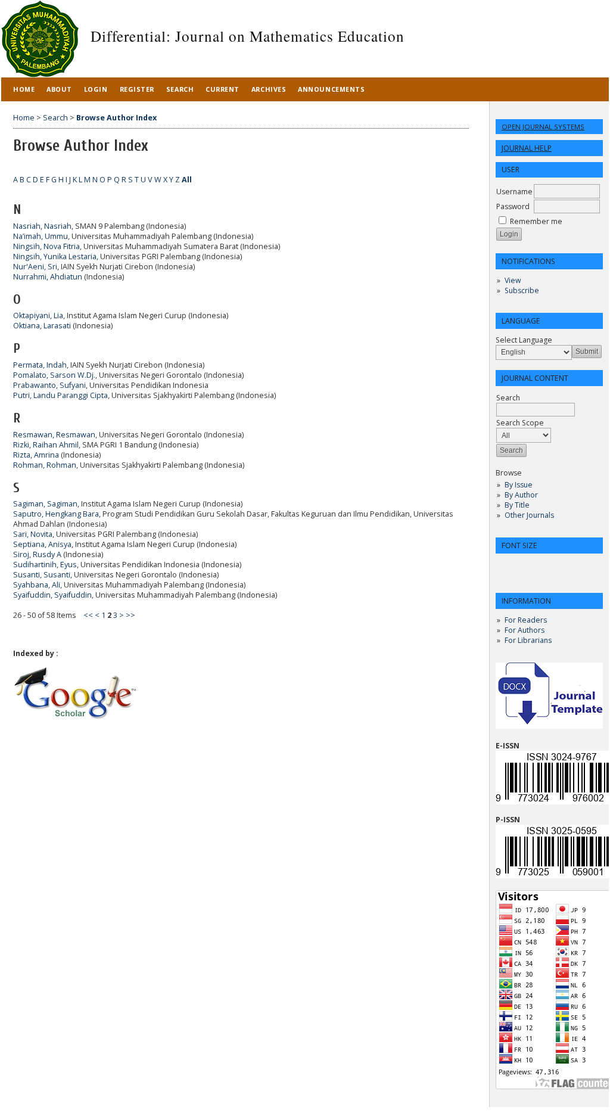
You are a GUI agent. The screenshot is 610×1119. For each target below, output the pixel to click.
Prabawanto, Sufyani (49, 385)
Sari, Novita (32, 534)
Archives (268, 89)
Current (222, 89)
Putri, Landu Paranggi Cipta (60, 395)
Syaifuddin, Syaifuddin (52, 595)
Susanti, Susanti (41, 575)
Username (514, 191)
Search (180, 89)
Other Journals (529, 515)
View (513, 280)
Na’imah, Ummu (40, 236)
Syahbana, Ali (36, 585)
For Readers (526, 620)
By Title (517, 505)
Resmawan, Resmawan (54, 435)
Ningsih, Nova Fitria (46, 246)
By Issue (519, 485)
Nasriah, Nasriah (42, 226)
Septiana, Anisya (42, 544)
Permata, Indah (40, 365)
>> (130, 615)
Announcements (331, 89)
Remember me (536, 221)
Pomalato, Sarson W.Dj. (54, 375)
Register (137, 89)
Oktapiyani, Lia (38, 315)
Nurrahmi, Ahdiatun (47, 277)
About (59, 89)
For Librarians (528, 640)
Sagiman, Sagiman (45, 504)
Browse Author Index (116, 118)
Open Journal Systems (543, 126)
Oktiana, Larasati (42, 326)
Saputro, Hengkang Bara (56, 514)
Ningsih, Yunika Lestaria (55, 256)
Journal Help (527, 148)
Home (24, 89)
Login (96, 89)
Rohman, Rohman (44, 465)
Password (513, 206)
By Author (521, 495)
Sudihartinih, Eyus (45, 565)
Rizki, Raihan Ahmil (46, 445)
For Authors (524, 630)
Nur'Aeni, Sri (35, 267)
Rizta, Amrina (36, 455)
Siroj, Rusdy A (37, 554)
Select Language (524, 340)
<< (88, 615)
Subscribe (522, 290)
